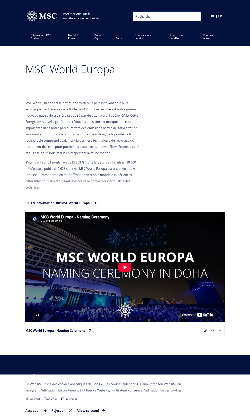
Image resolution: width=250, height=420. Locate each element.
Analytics (52, 398)
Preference (71, 398)
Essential (35, 398)
